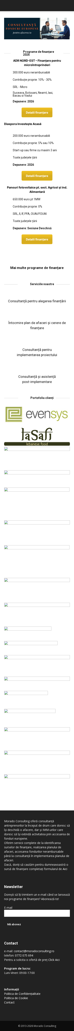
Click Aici (54, 960)
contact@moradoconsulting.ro (34, 951)
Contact (9, 1002)
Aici (65, 869)
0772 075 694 (24, 955)
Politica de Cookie (16, 998)
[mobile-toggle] (7, 5)
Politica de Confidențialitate (22, 994)
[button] (68, 5)
